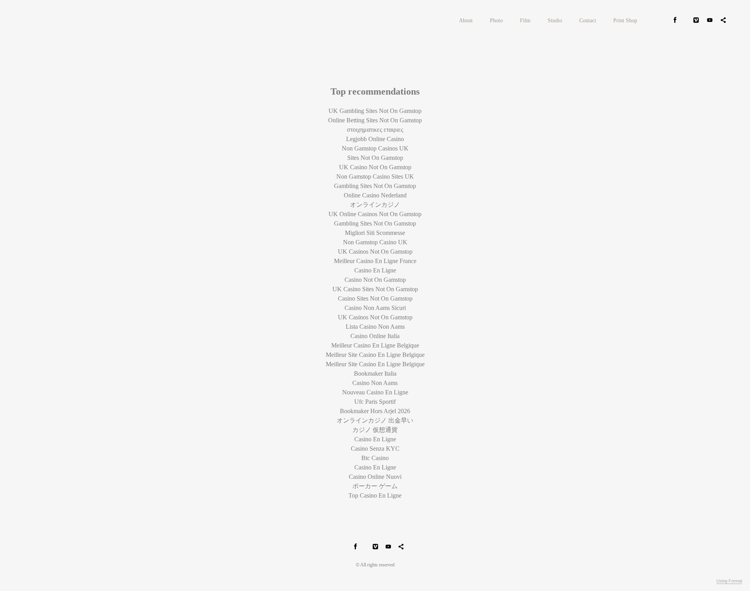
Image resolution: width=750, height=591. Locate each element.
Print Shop (625, 20)
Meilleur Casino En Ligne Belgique (375, 345)
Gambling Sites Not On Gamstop (375, 186)
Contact (587, 20)
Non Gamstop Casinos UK (375, 148)
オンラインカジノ (375, 204)
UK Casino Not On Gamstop (375, 167)
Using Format (729, 580)
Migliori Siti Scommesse (375, 232)
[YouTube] (710, 21)
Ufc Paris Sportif (375, 401)
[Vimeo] (696, 21)
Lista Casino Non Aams (375, 326)
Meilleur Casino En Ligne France (375, 261)
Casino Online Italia (375, 336)
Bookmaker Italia (375, 373)
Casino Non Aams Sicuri (375, 307)
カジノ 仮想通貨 (375, 429)
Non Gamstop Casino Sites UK (375, 176)
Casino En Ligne (375, 270)
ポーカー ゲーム (375, 486)
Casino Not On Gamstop (375, 279)
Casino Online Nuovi (375, 476)
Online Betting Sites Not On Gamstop (375, 120)
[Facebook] (675, 21)
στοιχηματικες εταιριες (375, 129)
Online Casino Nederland (375, 195)
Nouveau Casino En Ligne (375, 392)
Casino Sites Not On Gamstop (375, 298)
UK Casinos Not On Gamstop (375, 251)
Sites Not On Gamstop (375, 157)
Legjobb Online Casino (375, 139)
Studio (555, 20)
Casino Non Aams (375, 383)
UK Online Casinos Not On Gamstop (375, 214)
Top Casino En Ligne (375, 495)
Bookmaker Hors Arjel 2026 (375, 411)
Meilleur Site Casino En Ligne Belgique (375, 354)
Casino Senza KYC (375, 448)
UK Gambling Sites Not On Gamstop (375, 110)
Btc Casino (375, 458)
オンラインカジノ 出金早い (375, 420)
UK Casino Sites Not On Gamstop (375, 289)
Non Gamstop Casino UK (375, 242)
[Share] (723, 21)
